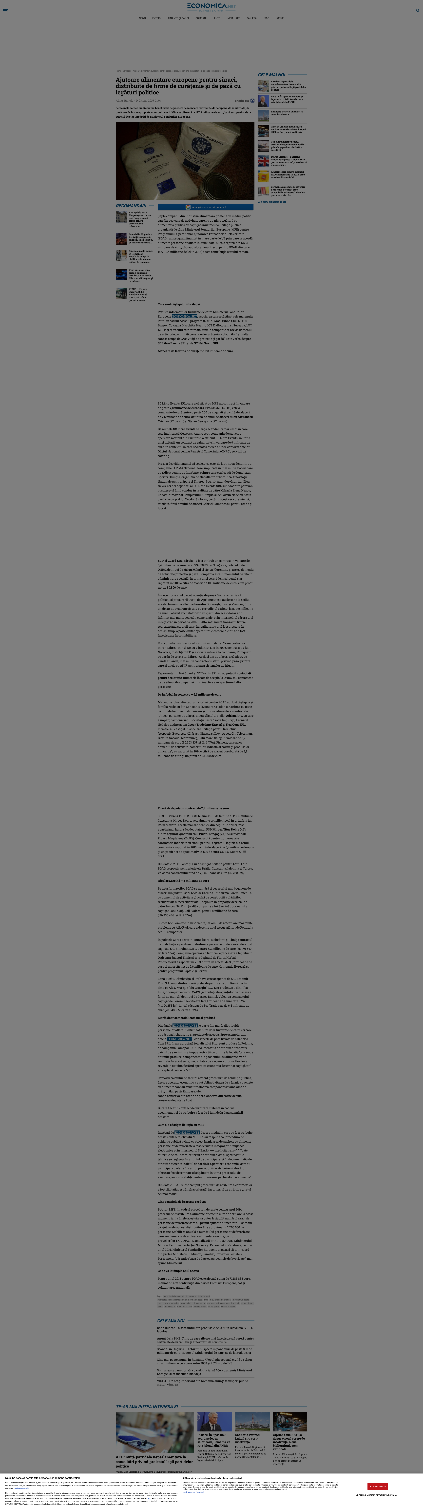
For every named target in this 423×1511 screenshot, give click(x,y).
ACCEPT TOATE (378, 1486)
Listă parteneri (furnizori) (193, 1492)
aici (149, 1498)
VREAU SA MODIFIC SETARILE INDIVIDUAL (377, 1495)
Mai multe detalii (22, 1488)
